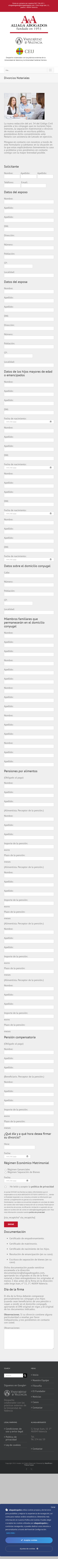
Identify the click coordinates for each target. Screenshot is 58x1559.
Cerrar (53, 1507)
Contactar (37, 1407)
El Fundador (39, 1391)
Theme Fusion (29, 1465)
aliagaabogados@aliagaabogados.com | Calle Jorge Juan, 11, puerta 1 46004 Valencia (29, 6)
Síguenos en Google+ (15, 1385)
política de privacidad (42, 1186)
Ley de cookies (13, 1445)
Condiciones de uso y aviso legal (14, 1430)
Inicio (35, 1375)
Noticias (37, 1396)
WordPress (48, 1463)
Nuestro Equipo (41, 1380)
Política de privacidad (11, 1438)
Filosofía (37, 1385)
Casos (36, 1402)
